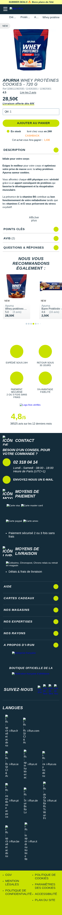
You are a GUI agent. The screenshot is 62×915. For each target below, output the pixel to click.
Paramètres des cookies (45, 886)
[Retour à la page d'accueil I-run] (17, 9)
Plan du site (45, 900)
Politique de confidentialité (18, 892)
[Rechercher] (36, 9)
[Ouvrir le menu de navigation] (5, 9)
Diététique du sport (13, 17)
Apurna (36, 17)
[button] (31, 111)
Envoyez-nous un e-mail (33, 479)
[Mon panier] (56, 9)
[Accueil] (3, 17)
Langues (13, 708)
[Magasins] (43, 9)
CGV (8, 874)
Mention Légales (12, 882)
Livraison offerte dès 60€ (18, 103)
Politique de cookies (45, 876)
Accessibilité (46, 894)
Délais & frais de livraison (25, 571)
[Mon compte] (49, 9)
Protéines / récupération (25, 17)
